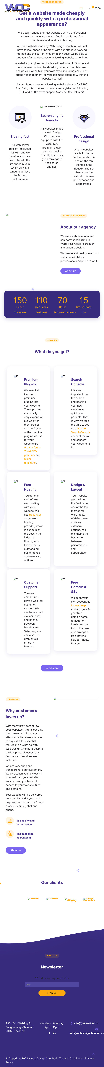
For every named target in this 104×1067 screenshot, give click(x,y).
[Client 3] (52, 901)
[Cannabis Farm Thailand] (15, 901)
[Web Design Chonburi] (17, 8)
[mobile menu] (81, 8)
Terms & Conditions (71, 1058)
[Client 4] (70, 901)
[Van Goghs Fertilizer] (89, 901)
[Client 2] (33, 901)
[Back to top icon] (93, 1054)
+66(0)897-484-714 (86, 1023)
